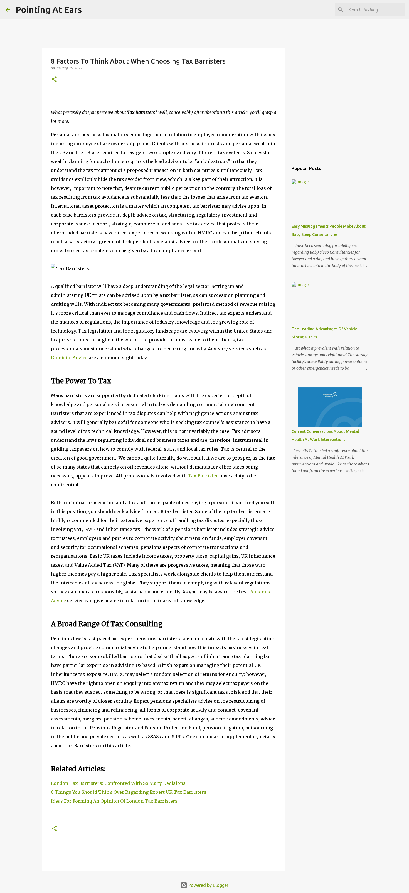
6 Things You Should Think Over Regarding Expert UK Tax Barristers (128, 792)
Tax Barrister (203, 476)
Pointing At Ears (49, 9)
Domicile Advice (69, 357)
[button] (54, 79)
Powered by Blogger (207, 885)
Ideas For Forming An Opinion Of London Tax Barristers (114, 801)
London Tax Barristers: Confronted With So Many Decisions (118, 783)
